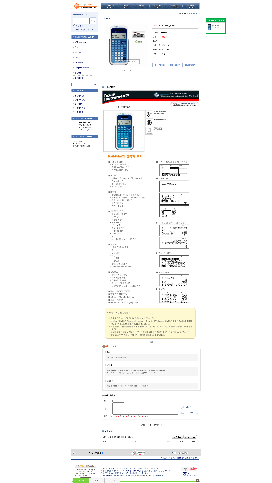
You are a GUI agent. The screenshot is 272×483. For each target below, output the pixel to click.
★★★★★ (144, 416)
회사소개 (164, 458)
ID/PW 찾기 (88, 30)
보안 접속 (79, 26)
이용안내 (194, 458)
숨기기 (197, 480)
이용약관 (172, 458)
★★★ (125, 416)
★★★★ (134, 416)
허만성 (159, 468)
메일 (108, 475)
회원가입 (79, 30)
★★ (117, 416)
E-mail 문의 (85, 130)
